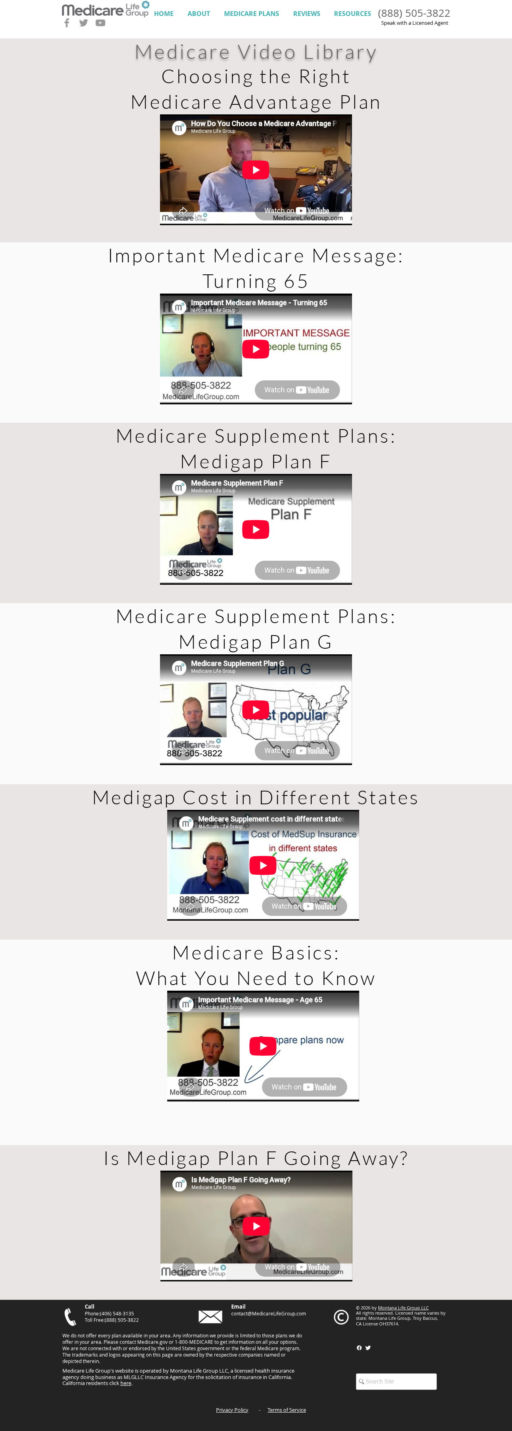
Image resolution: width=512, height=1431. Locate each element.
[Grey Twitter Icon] (84, 23)
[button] (198, 14)
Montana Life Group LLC (403, 1308)
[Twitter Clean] (368, 1348)
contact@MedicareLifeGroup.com (268, 1313)
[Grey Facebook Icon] (67, 23)
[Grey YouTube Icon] (100, 23)
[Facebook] (359, 1348)
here (125, 1383)
